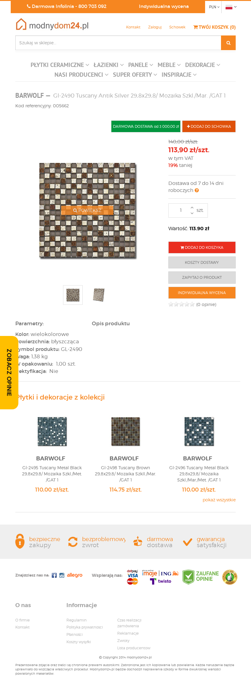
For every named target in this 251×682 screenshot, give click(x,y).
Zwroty (123, 640)
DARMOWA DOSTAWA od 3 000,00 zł (146, 126)
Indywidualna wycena (164, 6)
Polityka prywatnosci (84, 627)
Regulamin (76, 620)
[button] (60, 66)
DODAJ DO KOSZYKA (203, 247)
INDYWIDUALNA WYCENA (202, 292)
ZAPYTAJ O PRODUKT (202, 277)
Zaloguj (155, 27)
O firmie (22, 620)
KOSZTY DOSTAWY (202, 262)
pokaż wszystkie (219, 499)
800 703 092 (92, 6)
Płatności (74, 634)
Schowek (177, 27)
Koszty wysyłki (78, 642)
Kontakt (133, 27)
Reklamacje (128, 633)
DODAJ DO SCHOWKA (210, 126)
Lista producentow (133, 648)
